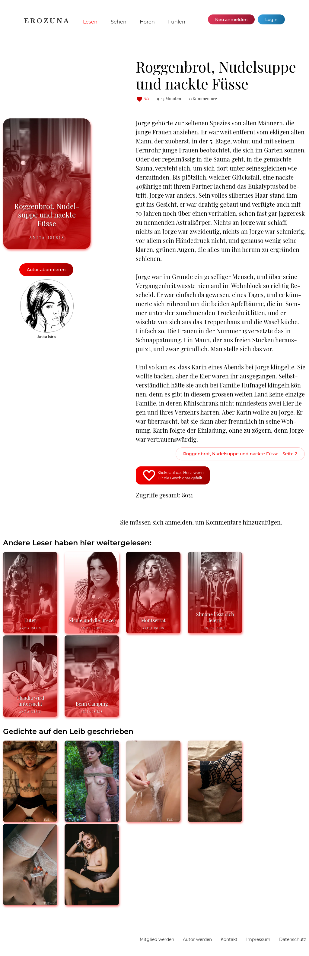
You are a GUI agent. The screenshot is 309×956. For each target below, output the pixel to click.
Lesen (90, 22)
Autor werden (197, 939)
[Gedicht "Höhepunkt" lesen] (92, 819)
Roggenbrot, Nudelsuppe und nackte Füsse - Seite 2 (240, 453)
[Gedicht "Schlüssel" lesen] (30, 819)
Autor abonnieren (46, 269)
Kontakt (229, 939)
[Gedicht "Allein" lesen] (30, 903)
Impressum (258, 939)
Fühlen (176, 22)
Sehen (118, 22)
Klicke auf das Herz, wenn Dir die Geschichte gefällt (181, 475)
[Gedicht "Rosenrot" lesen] (215, 819)
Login (271, 19)
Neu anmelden (231, 19)
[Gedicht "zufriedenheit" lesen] (92, 903)
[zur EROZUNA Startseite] (46, 22)
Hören (147, 22)
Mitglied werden (157, 939)
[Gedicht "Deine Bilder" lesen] (153, 819)
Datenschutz (292, 939)
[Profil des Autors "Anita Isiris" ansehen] (47, 282)
